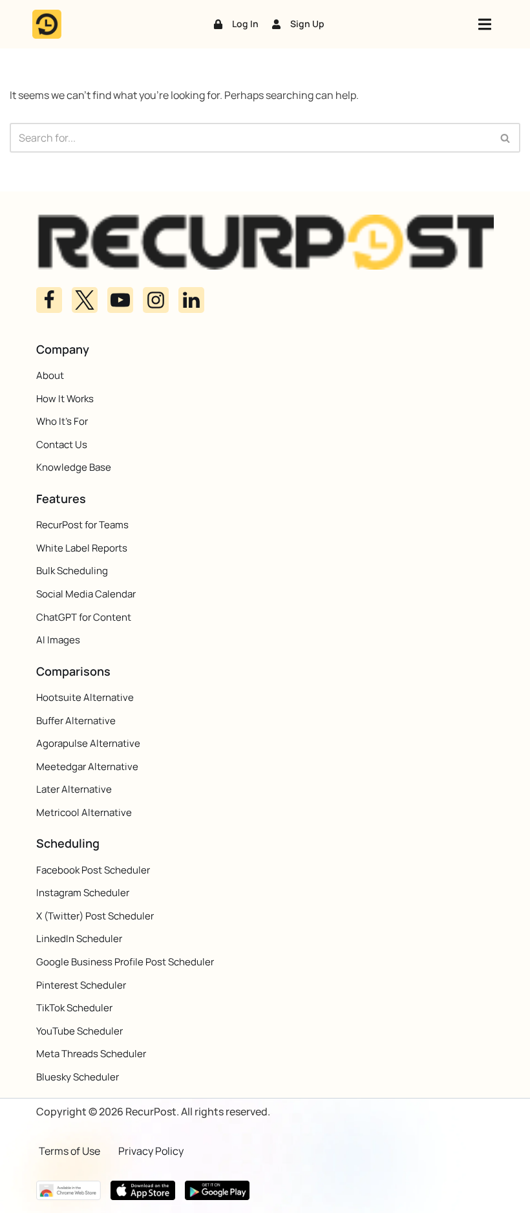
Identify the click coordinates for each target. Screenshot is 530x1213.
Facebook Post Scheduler (93, 870)
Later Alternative (74, 789)
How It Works (65, 398)
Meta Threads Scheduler (91, 1053)
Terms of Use (69, 1151)
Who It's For (62, 421)
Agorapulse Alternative (88, 743)
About (50, 375)
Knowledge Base (73, 467)
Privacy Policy (151, 1151)
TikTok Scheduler (74, 1007)
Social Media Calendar (86, 594)
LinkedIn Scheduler (79, 938)
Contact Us (61, 444)
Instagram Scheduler (82, 892)
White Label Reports (81, 548)
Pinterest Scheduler (81, 985)
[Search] (505, 138)
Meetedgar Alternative (87, 766)
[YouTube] (120, 300)
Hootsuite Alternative (85, 697)
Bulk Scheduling (72, 570)
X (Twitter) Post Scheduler (95, 916)
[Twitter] (85, 300)
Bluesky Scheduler (77, 1077)
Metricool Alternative (84, 812)
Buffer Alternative (76, 720)
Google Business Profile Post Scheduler (125, 962)
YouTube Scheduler (79, 1031)
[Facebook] (49, 300)
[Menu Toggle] (485, 24)
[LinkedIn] (191, 300)
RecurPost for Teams (82, 524)
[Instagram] (156, 300)
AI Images (58, 640)
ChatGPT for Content (83, 617)
